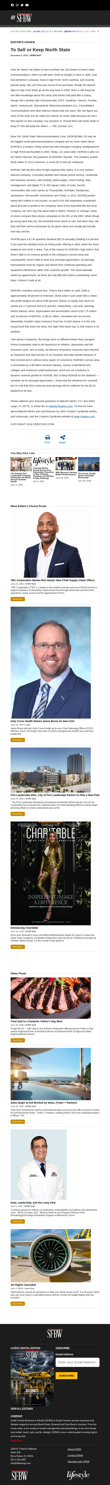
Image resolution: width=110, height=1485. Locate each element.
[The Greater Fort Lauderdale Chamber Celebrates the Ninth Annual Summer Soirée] (21, 464)
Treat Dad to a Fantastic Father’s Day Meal (36, 1021)
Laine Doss (29, 1288)
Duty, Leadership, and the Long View (33, 1202)
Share (62, 442)
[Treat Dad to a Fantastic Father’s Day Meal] (51, 998)
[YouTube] (27, 5)
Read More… (17, 1440)
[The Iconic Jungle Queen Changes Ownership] (88, 464)
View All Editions (22, 1408)
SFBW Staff (35, 55)
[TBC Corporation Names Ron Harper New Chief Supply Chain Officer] (51, 544)
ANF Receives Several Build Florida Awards (66, 473)
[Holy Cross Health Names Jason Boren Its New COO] (51, 663)
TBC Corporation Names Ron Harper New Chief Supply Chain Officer (53, 580)
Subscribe (66, 1375)
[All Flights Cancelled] (51, 1256)
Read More (18, 599)
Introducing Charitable (24, 927)
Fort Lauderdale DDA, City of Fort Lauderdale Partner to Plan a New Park (55, 795)
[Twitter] (22, 5)
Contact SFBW (75, 1455)
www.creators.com (84, 416)
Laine (27, 725)
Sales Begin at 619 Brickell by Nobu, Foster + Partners (44, 1102)
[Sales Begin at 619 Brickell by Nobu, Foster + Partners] (51, 1075)
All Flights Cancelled (24, 1284)
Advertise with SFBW (78, 1461)
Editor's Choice (23, 42)
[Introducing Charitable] (51, 874)
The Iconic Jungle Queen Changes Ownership (87, 475)
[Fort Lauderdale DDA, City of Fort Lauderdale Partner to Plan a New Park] (51, 771)
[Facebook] (12, 5)
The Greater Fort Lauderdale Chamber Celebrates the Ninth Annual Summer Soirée (21, 477)
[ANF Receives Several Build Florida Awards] (66, 464)
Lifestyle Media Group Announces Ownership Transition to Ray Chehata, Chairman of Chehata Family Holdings (43, 473)
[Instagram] (17, 5)
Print (47, 442)
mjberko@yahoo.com (60, 406)
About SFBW (74, 1449)
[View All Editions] (32, 1378)
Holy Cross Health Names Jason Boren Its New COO (43, 721)
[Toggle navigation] (13, 17)
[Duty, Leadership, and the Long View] (51, 1165)
